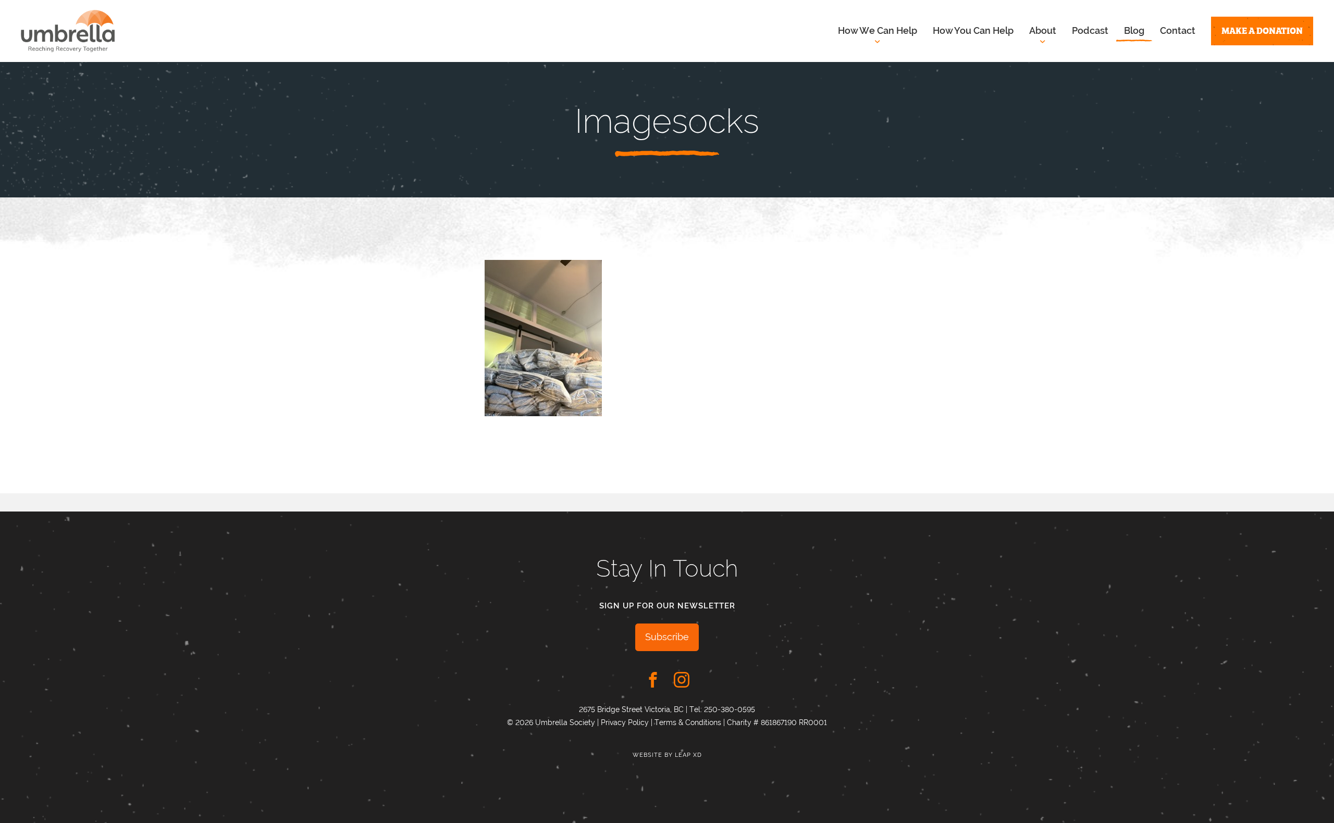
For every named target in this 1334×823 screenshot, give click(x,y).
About (1042, 30)
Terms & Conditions (687, 722)
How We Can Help (877, 30)
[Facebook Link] (653, 680)
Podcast (1090, 30)
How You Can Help (973, 30)
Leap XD (688, 755)
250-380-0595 (729, 709)
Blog (1134, 30)
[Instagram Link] (681, 680)
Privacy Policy (625, 722)
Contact (1177, 30)
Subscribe (667, 636)
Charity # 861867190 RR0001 (777, 722)
